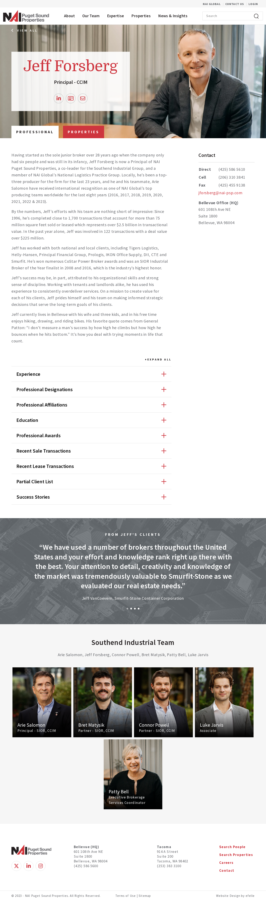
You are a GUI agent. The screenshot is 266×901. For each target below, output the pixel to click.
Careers (226, 862)
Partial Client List (34, 481)
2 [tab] (131, 609)
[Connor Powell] (163, 702)
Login (253, 4)
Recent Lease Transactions (45, 466)
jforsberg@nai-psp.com (220, 192)
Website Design (228, 896)
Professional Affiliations (41, 405)
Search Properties (236, 854)
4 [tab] (138, 609)
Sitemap (145, 896)
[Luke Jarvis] (224, 702)
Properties (141, 15)
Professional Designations (44, 389)
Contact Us (235, 4)
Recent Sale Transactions (43, 451)
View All (27, 30)
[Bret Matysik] (102, 702)
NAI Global (214, 4)
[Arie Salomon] (41, 702)
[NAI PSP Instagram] (41, 866)
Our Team (91, 15)
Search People (232, 847)
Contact (226, 870)
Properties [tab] (83, 131)
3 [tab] (135, 609)
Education (27, 420)
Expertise (115, 15)
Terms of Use (125, 896)
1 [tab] (127, 609)
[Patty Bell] (133, 774)
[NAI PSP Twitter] (16, 866)
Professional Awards (38, 435)
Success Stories (33, 497)
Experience (28, 374)
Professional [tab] (35, 131)
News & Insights (172, 15)
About (69, 15)
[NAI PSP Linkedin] (28, 866)
